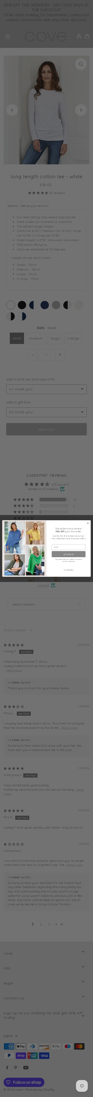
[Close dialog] (88, 523)
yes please (69, 554)
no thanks (68, 570)
